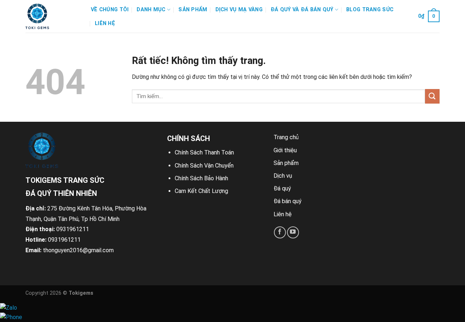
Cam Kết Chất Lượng (201, 191)
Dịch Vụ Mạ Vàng (239, 10)
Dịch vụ (283, 175)
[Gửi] (432, 96)
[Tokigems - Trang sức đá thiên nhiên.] (52, 16)
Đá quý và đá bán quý (302, 10)
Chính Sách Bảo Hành (201, 178)
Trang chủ (286, 137)
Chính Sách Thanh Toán (204, 152)
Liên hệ (105, 23)
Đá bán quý (288, 201)
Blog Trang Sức (369, 10)
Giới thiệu (285, 150)
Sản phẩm (192, 10)
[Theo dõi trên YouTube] (293, 232)
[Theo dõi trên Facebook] (280, 232)
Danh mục (151, 10)
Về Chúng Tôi (110, 10)
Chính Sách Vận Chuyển (204, 165)
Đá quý (282, 188)
